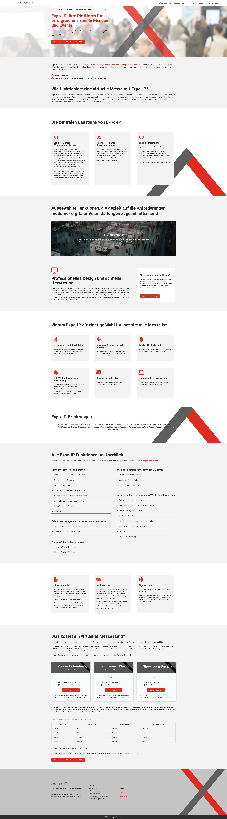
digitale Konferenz (130, 65)
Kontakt (122, 792)
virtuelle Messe (96, 65)
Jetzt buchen (71, 690)
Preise (194, 3)
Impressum (123, 797)
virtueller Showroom (111, 65)
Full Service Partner (208, 3)
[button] (53, 238)
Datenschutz (124, 799)
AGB (121, 794)
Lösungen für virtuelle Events (173, 3)
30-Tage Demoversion (149, 461)
